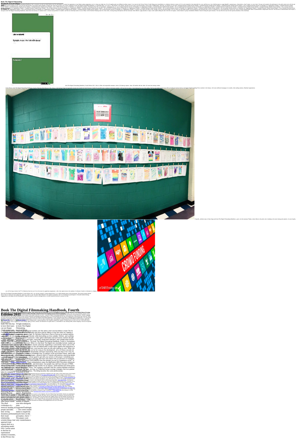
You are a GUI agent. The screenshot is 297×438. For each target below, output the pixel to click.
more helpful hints (62, 380)
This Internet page (57, 390)
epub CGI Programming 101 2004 (15, 373)
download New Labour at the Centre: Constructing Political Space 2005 (29, 383)
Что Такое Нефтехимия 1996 (48, 374)
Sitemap (7, 333)
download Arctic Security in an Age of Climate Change (46, 391)
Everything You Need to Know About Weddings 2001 (52, 386)
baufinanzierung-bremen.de (14, 376)
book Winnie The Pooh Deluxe (8, 382)
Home (7, 335)
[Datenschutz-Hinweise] (19, 362)
